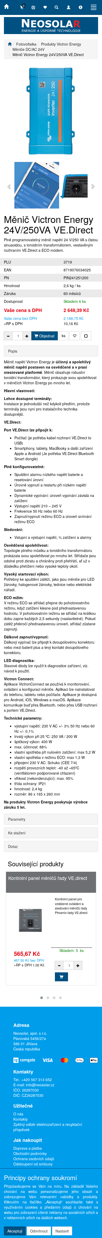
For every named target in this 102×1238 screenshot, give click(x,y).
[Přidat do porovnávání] (86, 335)
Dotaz (13, 846)
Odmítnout (39, 1231)
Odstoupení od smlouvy (33, 1163)
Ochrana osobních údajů (33, 1158)
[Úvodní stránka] (10, 44)
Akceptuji (14, 1231)
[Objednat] (61, 976)
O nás (18, 1113)
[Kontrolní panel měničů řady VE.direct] (30, 920)
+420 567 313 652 (36, 1079)
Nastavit (62, 1231)
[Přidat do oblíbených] (74, 335)
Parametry (16, 819)
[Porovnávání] (33, 7)
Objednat (46, 335)
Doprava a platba (27, 1148)
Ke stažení (17, 832)
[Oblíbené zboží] (45, 7)
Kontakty (20, 1119)
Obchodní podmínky (30, 1153)
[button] (41, 997)
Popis (12, 351)
